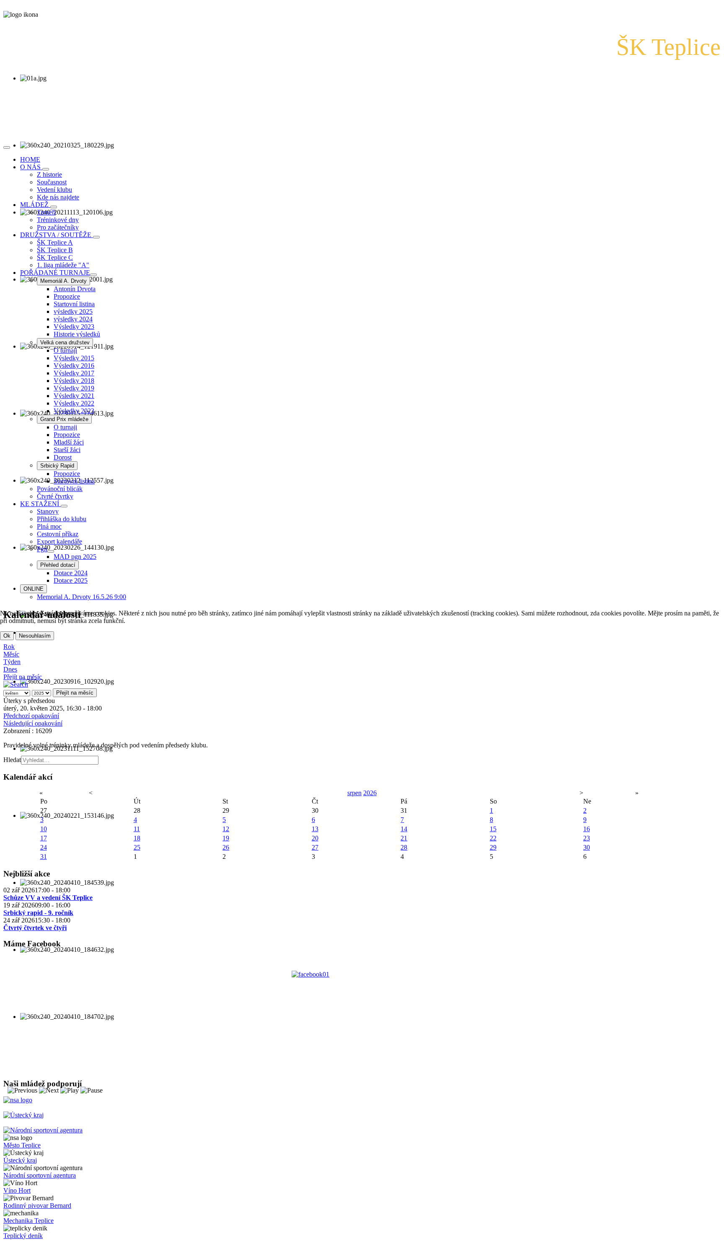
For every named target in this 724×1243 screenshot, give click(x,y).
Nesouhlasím (35, 636)
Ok (6, 636)
